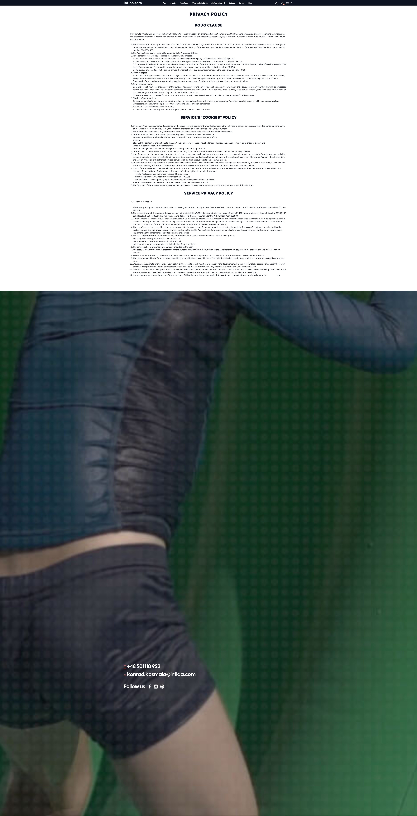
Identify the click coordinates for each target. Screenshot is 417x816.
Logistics (173, 3)
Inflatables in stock (218, 3)
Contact (242, 3)
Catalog (232, 3)
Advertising (184, 3)
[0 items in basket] (283, 3)
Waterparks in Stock (200, 3)
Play (164, 3)
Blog (250, 3)
